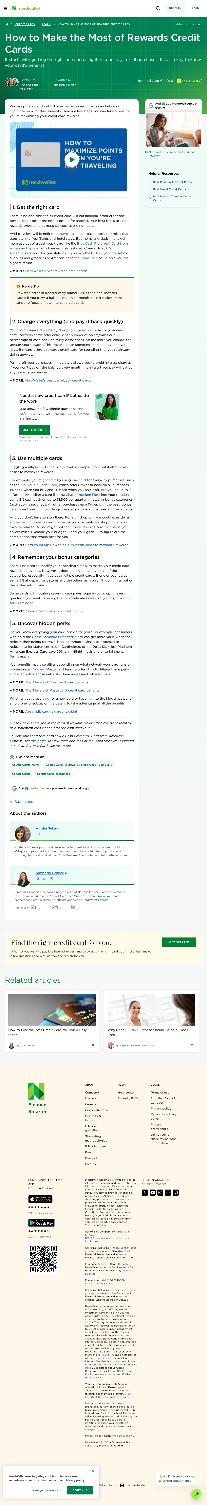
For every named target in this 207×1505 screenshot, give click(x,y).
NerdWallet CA (136, 1485)
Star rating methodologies (96, 1138)
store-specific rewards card (31, 522)
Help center (126, 1092)
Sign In (175, 8)
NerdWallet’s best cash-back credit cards (58, 380)
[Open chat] (196, 1494)
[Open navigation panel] (5, 8)
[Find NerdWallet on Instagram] (160, 1193)
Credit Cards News (25, 764)
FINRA (103, 1354)
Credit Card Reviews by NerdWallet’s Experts (79, 764)
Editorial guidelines (92, 1128)
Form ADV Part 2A (110, 1364)
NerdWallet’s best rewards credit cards (56, 271)
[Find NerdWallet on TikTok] (176, 1193)
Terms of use (160, 1092)
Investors (92, 1164)
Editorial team (95, 1146)
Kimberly (50, 873)
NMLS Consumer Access (100, 1238)
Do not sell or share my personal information (164, 1139)
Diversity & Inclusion (93, 1118)
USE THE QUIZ (35, 430)
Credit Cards (25, 24)
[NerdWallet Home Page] (25, 8)
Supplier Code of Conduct (163, 1100)
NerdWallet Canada (95, 899)
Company (92, 1092)
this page (38, 741)
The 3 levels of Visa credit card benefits (56, 682)
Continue (80, 1490)
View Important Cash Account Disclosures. (108, 1395)
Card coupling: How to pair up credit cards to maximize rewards (76, 545)
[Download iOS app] (40, 1199)
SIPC (111, 1354)
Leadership (93, 1098)
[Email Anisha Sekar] (38, 834)
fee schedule (107, 1374)
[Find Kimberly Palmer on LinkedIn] (51, 878)
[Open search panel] (158, 8)
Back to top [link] (24, 802)
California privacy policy (163, 1116)
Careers (90, 1104)
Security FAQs (128, 1098)
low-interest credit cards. (65, 303)
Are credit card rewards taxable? (51, 711)
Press (89, 1152)
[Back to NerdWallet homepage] (7, 24)
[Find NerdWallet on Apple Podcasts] (168, 1193)
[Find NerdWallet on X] (145, 1193)
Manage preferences (46, 1490)
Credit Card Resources (53, 773)
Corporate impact (98, 1110)
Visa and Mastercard (47, 669)
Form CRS (91, 1364)
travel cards (69, 234)
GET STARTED (179, 942)
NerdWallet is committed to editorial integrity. (172, 154)
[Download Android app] (41, 1223)
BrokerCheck (93, 1377)
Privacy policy (161, 1108)
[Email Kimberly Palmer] (44, 878)
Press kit (91, 1158)
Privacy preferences (159, 1126)
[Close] (201, 1472)
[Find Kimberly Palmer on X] (38, 878)
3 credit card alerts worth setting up (54, 611)
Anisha (46, 828)
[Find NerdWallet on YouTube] (153, 1193)
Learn (46, 24)
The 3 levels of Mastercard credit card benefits (62, 690)
